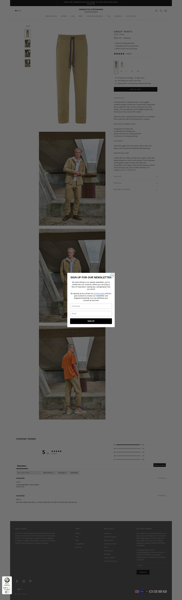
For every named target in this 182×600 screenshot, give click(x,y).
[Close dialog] (112, 275)
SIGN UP (91, 321)
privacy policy (99, 293)
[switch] (7, 592)
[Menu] (10, 577)
